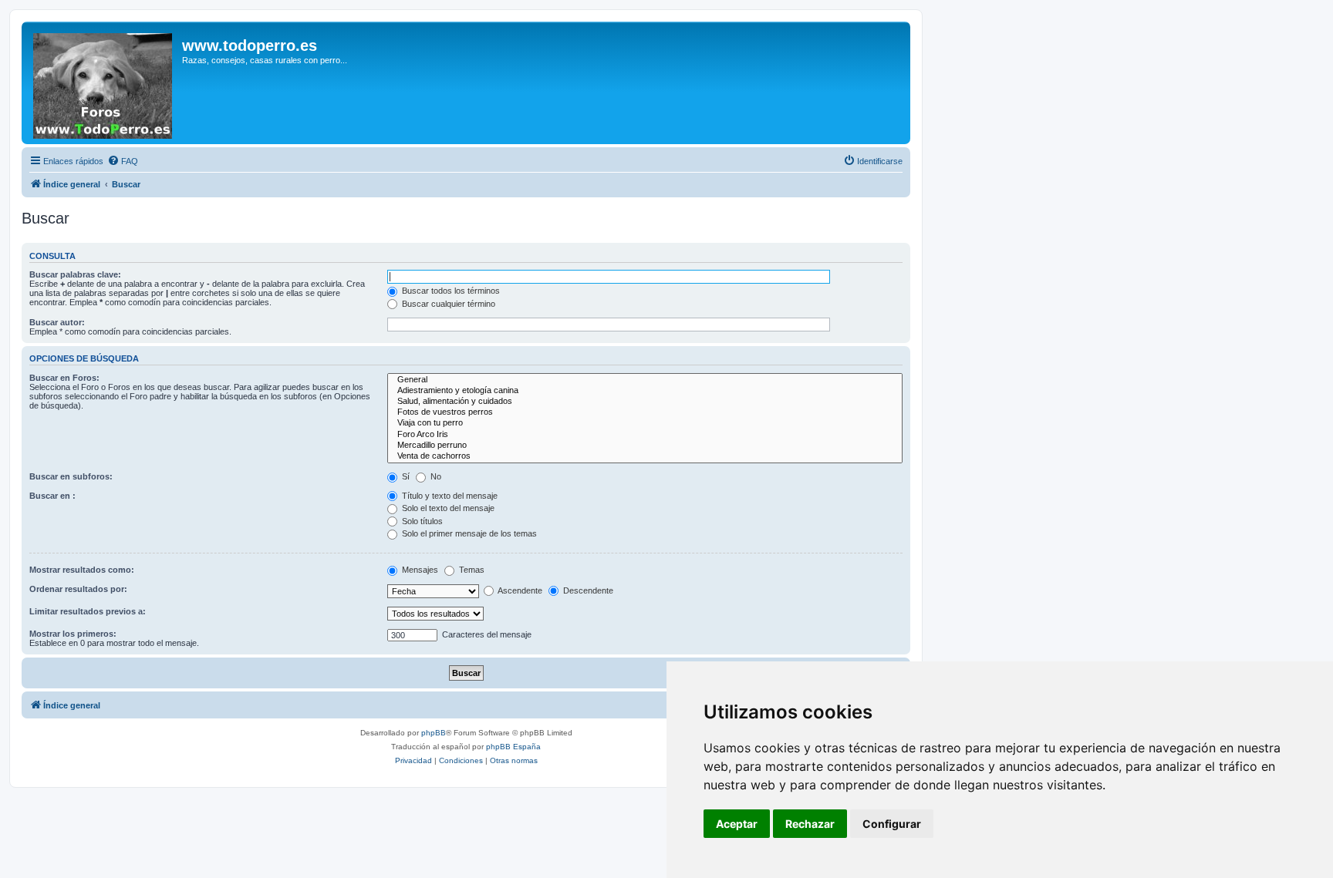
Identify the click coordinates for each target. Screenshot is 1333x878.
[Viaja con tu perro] (645, 423)
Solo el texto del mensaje (447, 508)
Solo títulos (421, 521)
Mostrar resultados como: (81, 569)
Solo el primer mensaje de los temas (468, 533)
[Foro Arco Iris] (645, 434)
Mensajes (419, 569)
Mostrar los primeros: (72, 633)
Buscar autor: (57, 322)
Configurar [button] (891, 823)
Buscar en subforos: (71, 476)
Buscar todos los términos (450, 290)
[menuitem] (122, 161)
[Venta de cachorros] (645, 456)
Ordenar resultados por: (78, 589)
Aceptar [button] (737, 823)
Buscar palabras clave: (75, 274)
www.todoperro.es (249, 45)
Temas (470, 569)
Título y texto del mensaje (449, 495)
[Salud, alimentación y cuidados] (645, 401)
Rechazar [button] (810, 823)
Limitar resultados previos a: (87, 611)
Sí (405, 476)
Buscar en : (52, 495)
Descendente (587, 590)
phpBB (433, 732)
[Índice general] (103, 82)
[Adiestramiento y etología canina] (645, 390)
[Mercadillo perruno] (645, 445)
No (434, 476)
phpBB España (513, 746)
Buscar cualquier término (447, 303)
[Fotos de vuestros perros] (645, 412)
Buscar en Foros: (64, 377)
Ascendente (519, 590)
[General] (645, 380)
